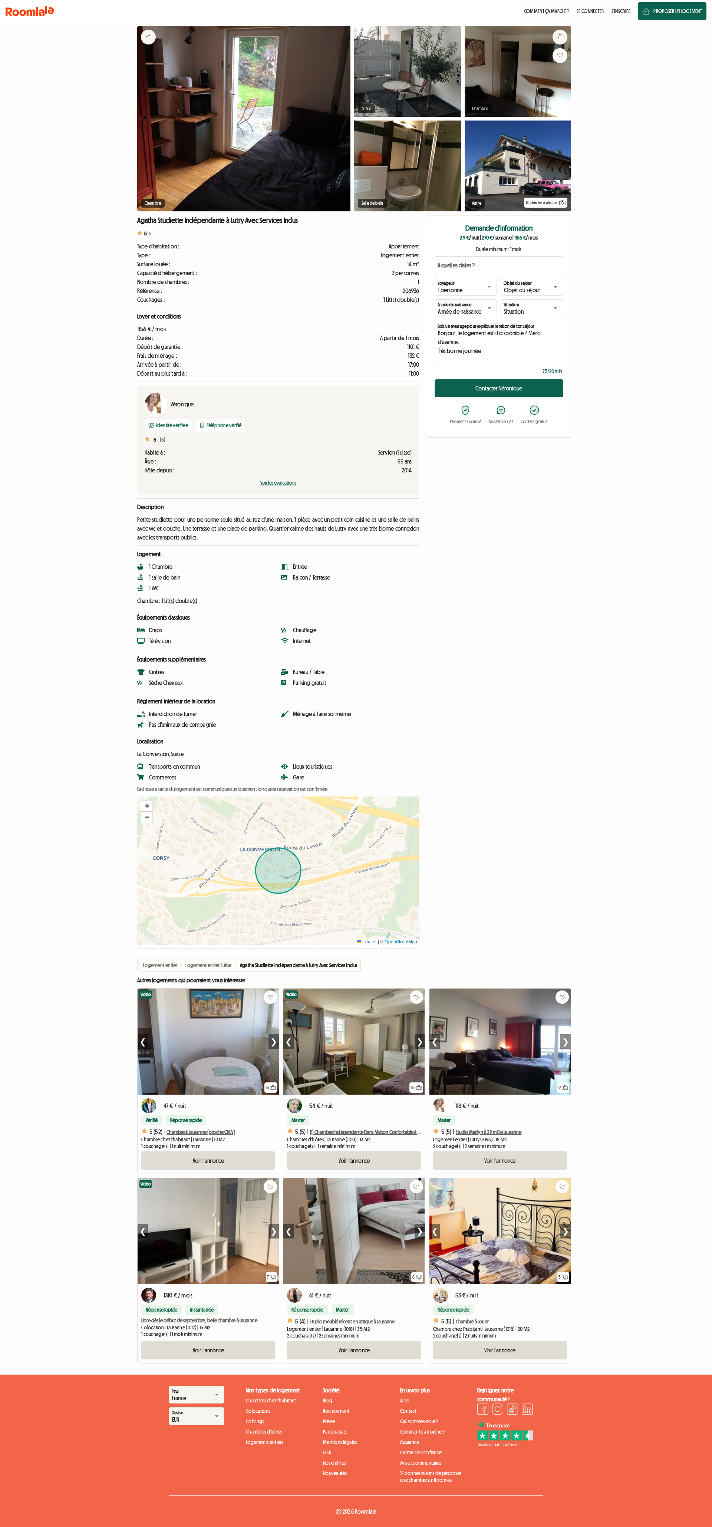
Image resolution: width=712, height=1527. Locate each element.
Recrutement (336, 1411)
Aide (404, 1400)
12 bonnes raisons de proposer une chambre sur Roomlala (430, 1477)
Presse (329, 1421)
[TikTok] (512, 1410)
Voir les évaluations (278, 482)
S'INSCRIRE (621, 11)
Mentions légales (340, 1442)
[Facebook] (482, 1410)
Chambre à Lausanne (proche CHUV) (201, 1132)
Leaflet (368, 941)
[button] (146, 806)
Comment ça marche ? (422, 1431)
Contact (408, 1411)
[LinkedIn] (527, 1410)
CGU (327, 1452)
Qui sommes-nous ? (419, 1421)
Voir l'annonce (208, 1161)
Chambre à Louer (472, 1321)
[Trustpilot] (505, 1444)
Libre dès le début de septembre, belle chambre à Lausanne (199, 1320)
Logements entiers (264, 1442)
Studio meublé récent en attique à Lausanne (352, 1321)
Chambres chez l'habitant (271, 1400)
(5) (162, 439)
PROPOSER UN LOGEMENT (677, 11)
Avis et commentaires (421, 1462)
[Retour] (148, 46)
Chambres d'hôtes (264, 1431)
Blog (327, 1400)
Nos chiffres (334, 1462)
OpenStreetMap (401, 941)
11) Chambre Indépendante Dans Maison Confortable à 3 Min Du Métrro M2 (382, 1132)
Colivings (255, 1421)
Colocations (258, 1411)
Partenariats (334, 1431)
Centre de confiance (421, 1452)
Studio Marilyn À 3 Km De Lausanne (489, 1132)
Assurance (409, 1442)
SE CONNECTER (590, 11)
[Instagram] (497, 1410)
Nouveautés (335, 1473)
